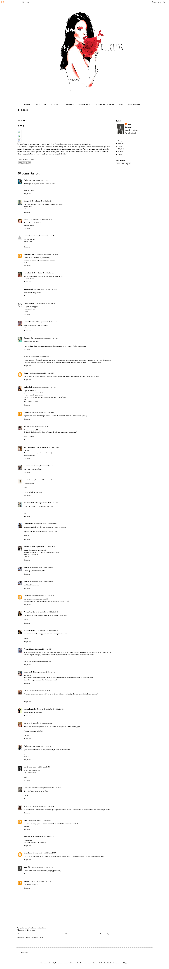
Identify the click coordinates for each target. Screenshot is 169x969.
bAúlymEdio (28, 387)
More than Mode (29, 447)
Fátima (26, 649)
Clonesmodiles (29, 466)
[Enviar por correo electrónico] (19, 162)
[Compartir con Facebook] (27, 162)
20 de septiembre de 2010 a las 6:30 (40, 356)
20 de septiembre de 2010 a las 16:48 (41, 567)
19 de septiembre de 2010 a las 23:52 (45, 236)
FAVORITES (134, 104)
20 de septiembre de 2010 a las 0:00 (46, 254)
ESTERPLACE (29, 503)
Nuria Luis (27, 273)
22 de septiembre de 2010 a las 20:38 (49, 788)
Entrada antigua (105, 934)
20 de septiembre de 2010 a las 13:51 (45, 466)
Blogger (125, 963)
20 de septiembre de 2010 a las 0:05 (43, 273)
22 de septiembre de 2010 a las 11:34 (38, 767)
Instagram (121, 141)
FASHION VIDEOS (105, 104)
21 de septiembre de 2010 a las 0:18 (47, 612)
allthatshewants (29, 254)
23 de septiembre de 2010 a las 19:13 (39, 820)
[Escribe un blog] (22, 162)
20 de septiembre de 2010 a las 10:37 (38, 426)
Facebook (121, 143)
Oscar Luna (28, 853)
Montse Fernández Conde (32, 709)
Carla (26, 180)
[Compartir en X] (24, 162)
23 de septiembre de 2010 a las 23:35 (44, 853)
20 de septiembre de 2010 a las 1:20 (46, 338)
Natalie (26, 480)
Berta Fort (27, 806)
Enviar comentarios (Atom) (34, 938)
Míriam (26, 567)
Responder (27, 193)
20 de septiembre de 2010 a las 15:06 (40, 480)
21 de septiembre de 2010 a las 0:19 (40, 649)
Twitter (120, 146)
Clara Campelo (29, 303)
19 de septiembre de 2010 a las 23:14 (39, 180)
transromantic (28, 289)
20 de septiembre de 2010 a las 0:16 (45, 289)
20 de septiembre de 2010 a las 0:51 (47, 322)
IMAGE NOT (84, 104)
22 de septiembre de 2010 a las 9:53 (39, 746)
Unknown (27, 373)
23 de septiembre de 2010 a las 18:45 (43, 806)
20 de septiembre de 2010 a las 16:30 (43, 546)
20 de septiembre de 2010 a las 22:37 (43, 595)
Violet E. (27, 881)
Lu (25, 767)
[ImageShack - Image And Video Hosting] (19, 133)
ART (121, 104)
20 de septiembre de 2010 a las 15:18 (46, 503)
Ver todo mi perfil (130, 133)
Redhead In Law (29, 190)
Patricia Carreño (29, 612)
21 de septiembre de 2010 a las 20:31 (40, 723)
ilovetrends (27, 546)
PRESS (70, 104)
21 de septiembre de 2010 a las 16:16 (38, 690)
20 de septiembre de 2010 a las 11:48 (47, 447)
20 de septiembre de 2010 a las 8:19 (42, 373)
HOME (27, 104)
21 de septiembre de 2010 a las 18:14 (53, 709)
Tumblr (120, 154)
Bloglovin (121, 149)
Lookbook (121, 151)
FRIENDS (23, 110)
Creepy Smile (28, 523)
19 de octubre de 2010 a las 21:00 (40, 881)
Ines (25, 820)
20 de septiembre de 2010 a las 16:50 (41, 581)
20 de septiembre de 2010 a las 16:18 (45, 523)
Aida (25, 867)
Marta (26, 219)
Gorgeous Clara (29, 338)
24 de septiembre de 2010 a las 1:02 (42, 867)
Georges (26, 201)
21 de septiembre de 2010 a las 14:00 (44, 672)
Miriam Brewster (29, 322)
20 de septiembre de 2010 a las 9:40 (42, 412)
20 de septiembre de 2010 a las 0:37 (46, 303)
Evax (48, 151)
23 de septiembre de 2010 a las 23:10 (42, 836)
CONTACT (56, 104)
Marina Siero (28, 236)
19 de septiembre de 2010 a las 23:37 (40, 219)
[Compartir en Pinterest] (29, 162)
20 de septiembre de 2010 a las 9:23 (44, 387)
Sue (25, 426)
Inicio (65, 934)
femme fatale (28, 672)
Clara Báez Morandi (30, 788)
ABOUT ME (40, 104)
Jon (25, 690)
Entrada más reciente (24, 934)
